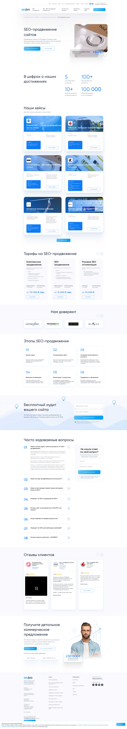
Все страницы (27, 712)
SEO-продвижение (53, 679)
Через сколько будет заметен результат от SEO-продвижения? (47, 447)
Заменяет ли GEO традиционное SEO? (43, 498)
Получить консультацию (32, 48)
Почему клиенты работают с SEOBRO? (44, 537)
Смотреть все (63, 240)
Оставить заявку (30, 648)
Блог (63, 3)
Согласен (121, 724)
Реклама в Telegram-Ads (54, 704)
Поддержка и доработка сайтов (56, 692)
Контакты (75, 694)
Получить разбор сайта (88, 417)
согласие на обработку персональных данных (89, 725)
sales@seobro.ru (97, 678)
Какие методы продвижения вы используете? (46, 479)
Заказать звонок (99, 9)
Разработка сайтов (53, 689)
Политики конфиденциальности (87, 422)
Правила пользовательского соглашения (28, 689)
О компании (54, 3)
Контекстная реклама (53, 686)
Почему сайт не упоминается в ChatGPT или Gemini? (45, 509)
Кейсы (59, 3)
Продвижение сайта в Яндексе (55, 695)
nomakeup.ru (35, 568)
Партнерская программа (70, 3)
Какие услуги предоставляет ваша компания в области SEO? (46, 489)
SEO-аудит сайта (52, 698)
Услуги (50, 3)
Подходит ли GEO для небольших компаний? (46, 528)
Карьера (77, 3)
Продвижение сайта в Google (55, 701)
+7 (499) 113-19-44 (103, 4)
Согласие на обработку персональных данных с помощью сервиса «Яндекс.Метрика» (29, 706)
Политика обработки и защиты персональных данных (29, 694)
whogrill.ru (89, 567)
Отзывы (82, 3)
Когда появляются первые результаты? (44, 518)
